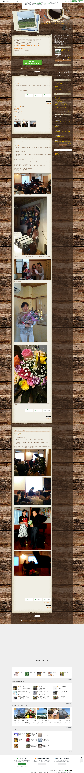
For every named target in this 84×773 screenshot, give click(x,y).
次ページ (37, 71)
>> (65, 66)
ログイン (80, 1)
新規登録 (74, 1)
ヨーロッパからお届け (57, 684)
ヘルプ (71, 772)
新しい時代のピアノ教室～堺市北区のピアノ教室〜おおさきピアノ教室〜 (63, 124)
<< (60, 66)
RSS (57, 153)
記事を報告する (48, 103)
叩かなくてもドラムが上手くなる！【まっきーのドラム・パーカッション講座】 (63, 121)
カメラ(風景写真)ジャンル (18, 669)
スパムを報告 (34, 772)
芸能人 (25, 669)
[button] (81, 765)
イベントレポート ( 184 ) (59, 87)
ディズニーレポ (36, 684)
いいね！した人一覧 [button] (47, 412)
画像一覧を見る (68, 111)
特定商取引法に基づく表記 (63, 772)
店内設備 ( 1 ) (57, 86)
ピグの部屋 (67, 50)
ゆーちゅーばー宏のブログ (59, 136)
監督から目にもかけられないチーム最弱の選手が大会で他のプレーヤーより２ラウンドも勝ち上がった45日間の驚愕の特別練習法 (63, 141)
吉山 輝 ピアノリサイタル (18, 111)
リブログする (47, 95)
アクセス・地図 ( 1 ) (58, 84)
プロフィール (63, 50)
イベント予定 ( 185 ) (58, 83)
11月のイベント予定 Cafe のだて (60, 103)
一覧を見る (69, 91)
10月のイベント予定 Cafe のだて (60, 107)
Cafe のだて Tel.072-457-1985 (52, 22)
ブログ (18, 83)
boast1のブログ (57, 119)
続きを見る (69, 57)
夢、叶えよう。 (57, 126)
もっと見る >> (16, 116)
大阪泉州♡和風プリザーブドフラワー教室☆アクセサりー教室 (63, 131)
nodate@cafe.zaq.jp (19, 48)
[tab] (18, 669)
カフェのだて (63, 49)
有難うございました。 (17, 108)
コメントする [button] (38, 95)
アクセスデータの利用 (53, 772)
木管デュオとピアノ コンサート (60, 100)
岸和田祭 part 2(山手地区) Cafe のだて (20, 113)
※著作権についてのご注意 (58, 154)
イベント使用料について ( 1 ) (59, 89)
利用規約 (46, 772)
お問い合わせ (41, 772)
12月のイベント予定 (58, 101)
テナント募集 (17, 79)
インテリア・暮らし (17, 684)
